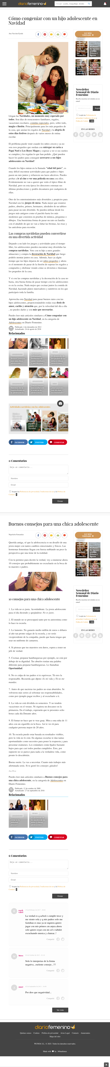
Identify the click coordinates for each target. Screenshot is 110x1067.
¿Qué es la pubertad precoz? (15, 822)
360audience (62, 1051)
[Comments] (64, 34)
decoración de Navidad (43, 254)
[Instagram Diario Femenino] (88, 135)
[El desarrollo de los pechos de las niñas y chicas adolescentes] (58, 347)
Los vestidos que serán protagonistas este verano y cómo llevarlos (96, 68)
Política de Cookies (82, 121)
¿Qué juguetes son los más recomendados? (57, 390)
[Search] (89, 3)
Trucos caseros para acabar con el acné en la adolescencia (37, 389)
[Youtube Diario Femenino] (100, 135)
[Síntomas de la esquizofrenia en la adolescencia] (18, 377)
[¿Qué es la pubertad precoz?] (18, 809)
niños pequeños (50, 260)
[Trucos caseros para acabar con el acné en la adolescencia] (38, 377)
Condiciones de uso (47, 491)
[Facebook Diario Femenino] (76, 135)
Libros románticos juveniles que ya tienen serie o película (82, 67)
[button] (11, 5)
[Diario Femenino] (32, 4)
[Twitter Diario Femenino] (94, 135)
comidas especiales (39, 122)
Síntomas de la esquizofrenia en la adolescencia (18, 390)
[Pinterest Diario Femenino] (82, 135)
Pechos (55, 352)
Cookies (36, 1033)
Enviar (60, 501)
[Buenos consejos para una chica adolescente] (18, 347)
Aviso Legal (65, 1033)
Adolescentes (15, 322)
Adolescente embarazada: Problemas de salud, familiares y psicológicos (38, 358)
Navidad (46, 129)
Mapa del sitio (55, 1036)
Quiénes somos (25, 1033)
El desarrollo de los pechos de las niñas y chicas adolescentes (58, 360)
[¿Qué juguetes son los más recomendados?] (58, 377)
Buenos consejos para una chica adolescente (18, 361)
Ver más (60, 1010)
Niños (54, 383)
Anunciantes (85, 1033)
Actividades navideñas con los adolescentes (30, 407)
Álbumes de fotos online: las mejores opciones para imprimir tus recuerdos (81, 46)
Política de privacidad (50, 1033)
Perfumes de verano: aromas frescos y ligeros (94, 51)
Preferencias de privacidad (29, 491)
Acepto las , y (86, 118)
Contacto (75, 1033)
